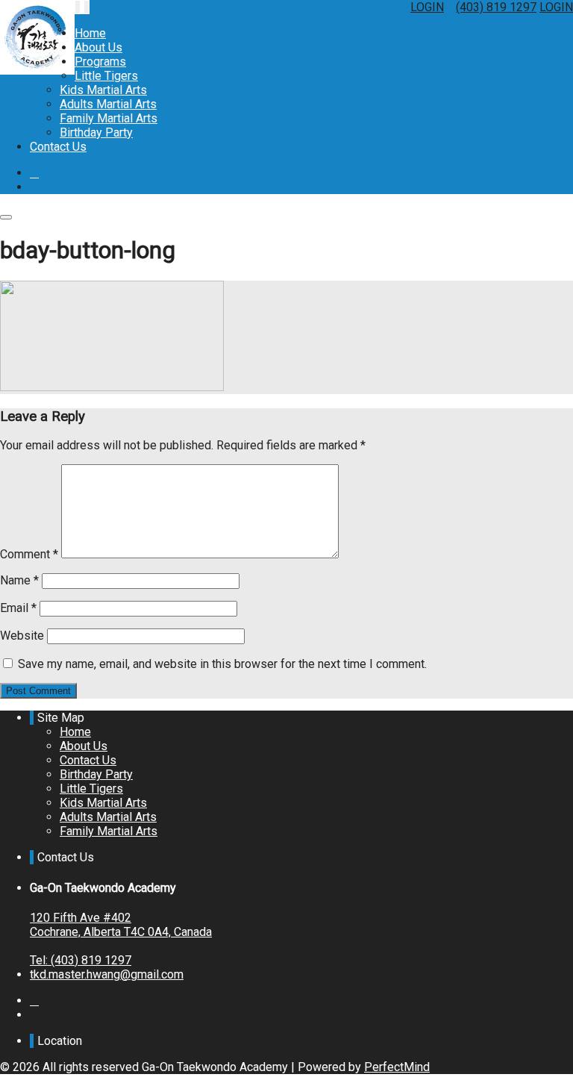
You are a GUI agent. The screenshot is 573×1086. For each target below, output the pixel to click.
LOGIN (427, 7)
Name (19, 580)
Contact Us (58, 147)
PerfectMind (397, 1067)
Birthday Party (96, 132)
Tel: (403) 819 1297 (80, 960)
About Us (98, 47)
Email (18, 608)
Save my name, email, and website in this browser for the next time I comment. (222, 664)
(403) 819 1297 (496, 7)
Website (22, 635)
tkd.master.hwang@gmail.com (107, 974)
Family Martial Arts (108, 118)
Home (90, 33)
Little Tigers (106, 76)
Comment (29, 554)
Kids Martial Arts (103, 90)
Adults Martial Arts (108, 104)
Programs (100, 61)
